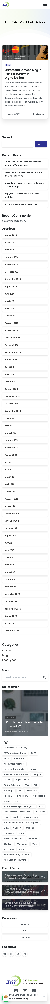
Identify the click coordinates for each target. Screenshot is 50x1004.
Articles (7, 650)
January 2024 (11, 389)
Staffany (8, 844)
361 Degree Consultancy (15, 747)
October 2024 (11, 345)
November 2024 (12, 337)
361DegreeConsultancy (15, 753)
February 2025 (12, 323)
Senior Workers (30, 817)
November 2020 (12, 594)
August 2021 (10, 535)
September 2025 (13, 279)
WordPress (9, 849)
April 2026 (9, 249)
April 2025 (9, 308)
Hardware (32, 790)
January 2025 (11, 330)
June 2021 (9, 550)
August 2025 (11, 286)
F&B (35, 785)
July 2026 (9, 242)
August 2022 (11, 455)
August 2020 (11, 616)
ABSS (6, 758)
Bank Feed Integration (14, 769)
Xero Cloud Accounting (15, 860)
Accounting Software (14, 764)
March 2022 (10, 491)
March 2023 (10, 433)
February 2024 (12, 381)
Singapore (9, 833)
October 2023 (11, 403)
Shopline (30, 828)
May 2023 (9, 418)
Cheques (37, 774)
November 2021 (12, 521)
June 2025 (10, 294)
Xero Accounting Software (16, 854)
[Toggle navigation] (45, 4)
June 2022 (10, 469)
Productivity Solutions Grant (17, 811)
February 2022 (12, 499)
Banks (33, 769)
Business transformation (16, 774)
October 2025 (11, 272)
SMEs (21, 833)
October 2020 (11, 601)
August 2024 (11, 359)
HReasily (8, 796)
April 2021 (9, 564)
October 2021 (11, 528)
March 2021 (10, 572)
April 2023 (9, 425)
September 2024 (13, 352)
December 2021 (12, 513)
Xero (21, 849)
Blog (5, 655)
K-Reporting (39, 796)
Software (32, 838)
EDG (27, 785)
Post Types (9, 660)
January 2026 (11, 264)
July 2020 (9, 623)
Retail (15, 817)
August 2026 (11, 235)
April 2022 (9, 484)
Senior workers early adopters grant (21, 822)
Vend (34, 844)
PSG (6, 817)
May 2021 (9, 557)
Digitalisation (22, 779)
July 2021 (9, 543)
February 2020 (12, 630)
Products (40, 811)
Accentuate (19, 758)
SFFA (6, 828)
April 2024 (9, 374)
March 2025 (10, 315)
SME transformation (13, 838)
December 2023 (12, 396)
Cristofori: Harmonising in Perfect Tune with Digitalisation (23, 74)
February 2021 (11, 579)
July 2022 (9, 462)
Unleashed (22, 844)
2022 (33, 753)
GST (21, 790)
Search (7, 137)
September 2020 (13, 609)
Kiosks (7, 801)
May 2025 (9, 301)
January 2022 (11, 506)
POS (41, 806)
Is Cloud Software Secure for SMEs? (21, 204)
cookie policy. (22, 998)
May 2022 (9, 477)
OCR (17, 801)
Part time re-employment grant (19, 806)
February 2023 (12, 440)
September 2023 (13, 411)
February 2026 (12, 257)
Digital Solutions (12, 785)
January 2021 (11, 586)
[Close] (44, 997)
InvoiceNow (22, 796)
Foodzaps (9, 790)
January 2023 (11, 447)
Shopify (17, 828)
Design (7, 779)
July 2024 (9, 367)
